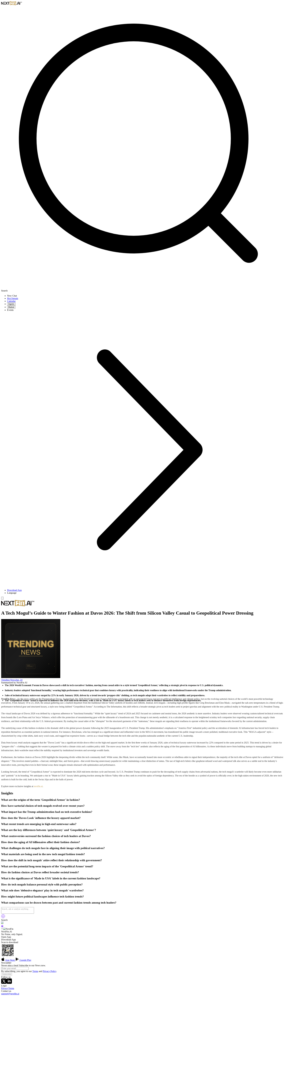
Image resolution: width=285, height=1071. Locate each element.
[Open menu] (2, 598)
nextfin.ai (38, 786)
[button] (145, 593)
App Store (10, 960)
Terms (35, 971)
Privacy (4, 988)
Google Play (25, 960)
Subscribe (6, 974)
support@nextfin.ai (10, 993)
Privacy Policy (49, 971)
